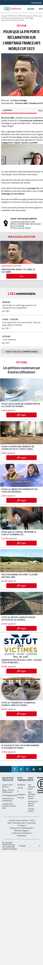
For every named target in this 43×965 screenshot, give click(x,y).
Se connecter (36, 2)
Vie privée (31, 825)
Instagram (21, 796)
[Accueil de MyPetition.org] (12, 9)
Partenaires (21, 838)
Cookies (21, 828)
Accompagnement (9, 797)
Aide (32, 822)
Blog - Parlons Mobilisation (8, 793)
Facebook (21, 787)
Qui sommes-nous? (32, 789)
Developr (13, 851)
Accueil (31, 9)
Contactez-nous (18, 825)
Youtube (20, 800)
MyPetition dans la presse (32, 806)
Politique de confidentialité (21, 830)
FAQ (9, 825)
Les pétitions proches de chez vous (9, 808)
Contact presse (31, 812)
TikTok (20, 790)
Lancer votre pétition (7, 788)
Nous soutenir (22, 822)
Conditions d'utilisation (21, 835)
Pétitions (13, 16)
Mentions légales (21, 833)
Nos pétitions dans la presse (32, 797)
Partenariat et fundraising (8, 802)
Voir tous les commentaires (21, 353)
